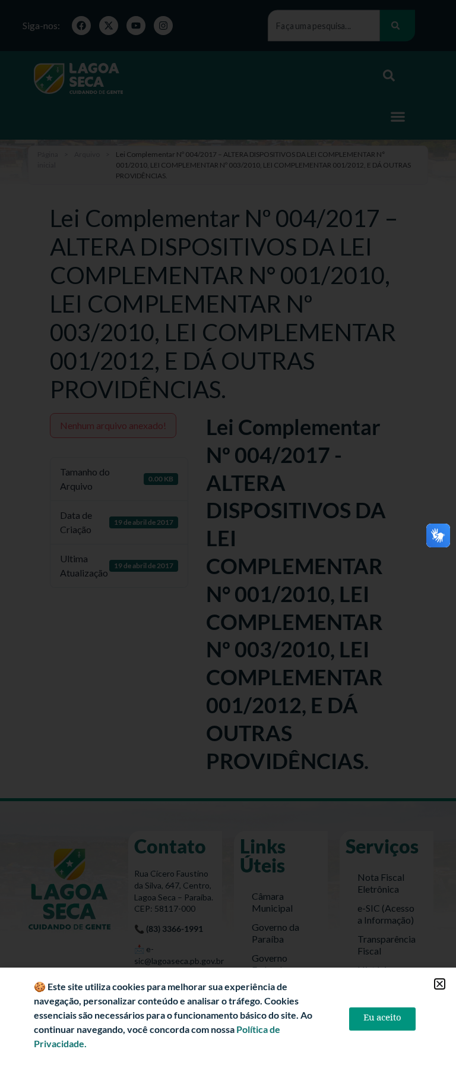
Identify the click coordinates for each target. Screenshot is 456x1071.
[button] (439, 983)
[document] (228, 535)
